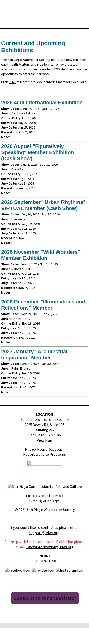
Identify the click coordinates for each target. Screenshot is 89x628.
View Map (44, 440)
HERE (12, 82)
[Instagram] (70, 570)
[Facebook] (18, 570)
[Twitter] (43, 570)
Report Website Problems (44, 454)
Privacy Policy (36, 449)
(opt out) (56, 449)
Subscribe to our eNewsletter (45, 598)
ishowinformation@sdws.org (50, 547)
